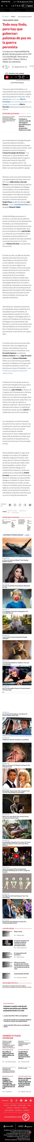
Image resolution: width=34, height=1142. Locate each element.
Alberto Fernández (12, 510)
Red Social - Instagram (21, 1100)
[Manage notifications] (30, 1132)
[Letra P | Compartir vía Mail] (30, 505)
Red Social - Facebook (16, 1100)
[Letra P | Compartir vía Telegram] (25, 505)
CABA (28, 1105)
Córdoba (24, 1107)
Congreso (26, 1110)
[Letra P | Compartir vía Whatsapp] (9, 505)
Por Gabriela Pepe (7, 67)
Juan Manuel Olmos (21, 204)
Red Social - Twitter (11, 1100)
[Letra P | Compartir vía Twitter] (15, 505)
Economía (13, 1105)
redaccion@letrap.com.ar (23, 1138)
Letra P (6, 16)
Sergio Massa (22, 510)
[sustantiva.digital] (28, 1126)
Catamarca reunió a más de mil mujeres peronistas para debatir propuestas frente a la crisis (15, 1008)
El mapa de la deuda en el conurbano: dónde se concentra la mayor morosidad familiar (17, 1020)
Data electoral (15, 10)
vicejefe (11, 205)
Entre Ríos (17, 1107)
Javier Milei (16, 1)
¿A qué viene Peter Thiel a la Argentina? (16, 1015)
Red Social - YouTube (26, 1100)
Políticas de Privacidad (24, 1139)
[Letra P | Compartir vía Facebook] (20, 505)
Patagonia (18, 1110)
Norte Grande (9, 1110)
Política (13, 16)
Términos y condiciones (11, 1139)
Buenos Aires (22, 1105)
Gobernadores (15, 512)
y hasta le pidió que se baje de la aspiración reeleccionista (16, 370)
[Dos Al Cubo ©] (8, 1126)
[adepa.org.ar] (20, 1126)
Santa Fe (9, 1107)
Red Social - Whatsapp (30, 1100)
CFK (8, 512)
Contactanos (5, 1100)
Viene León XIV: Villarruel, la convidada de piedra (17, 1025)
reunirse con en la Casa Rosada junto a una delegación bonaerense (16, 101)
